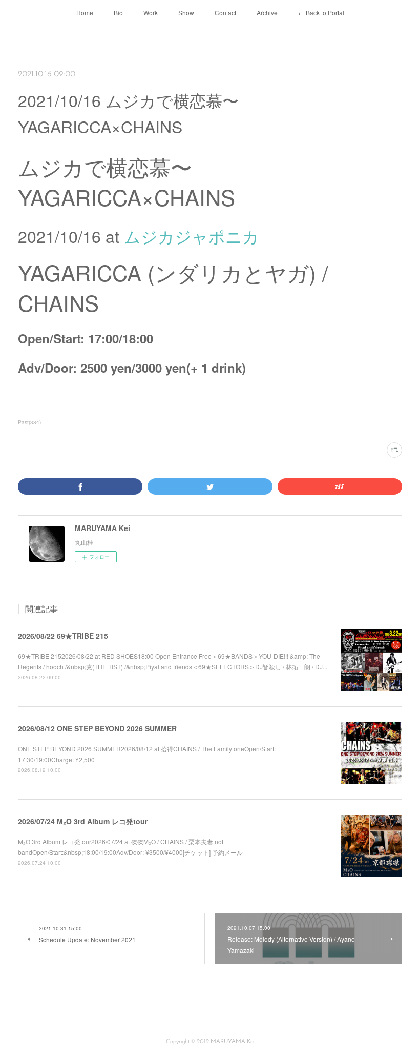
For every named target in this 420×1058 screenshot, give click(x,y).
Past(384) (29, 422)
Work (150, 12)
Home (84, 12)
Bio (118, 12)
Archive (267, 12)
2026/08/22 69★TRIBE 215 (63, 635)
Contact (225, 12)
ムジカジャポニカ (191, 236)
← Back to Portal (321, 12)
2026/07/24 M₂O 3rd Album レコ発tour (83, 821)
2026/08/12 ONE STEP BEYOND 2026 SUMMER (97, 728)
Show (186, 12)
